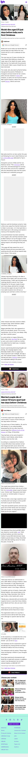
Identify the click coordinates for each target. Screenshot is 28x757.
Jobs (15, 736)
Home (2, 22)
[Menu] (26, 2)
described (14, 339)
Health (7, 22)
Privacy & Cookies (6, 733)
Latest (16, 738)
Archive (16, 741)
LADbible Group (5, 736)
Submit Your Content (14, 723)
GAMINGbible (5, 747)
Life (8, 364)
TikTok (18, 76)
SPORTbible (4, 744)
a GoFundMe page (8, 158)
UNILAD (3, 741)
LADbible (3, 738)
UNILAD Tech (4, 749)
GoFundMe (9, 490)
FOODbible (17, 727)
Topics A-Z (17, 744)
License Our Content (20, 730)
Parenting (11, 364)
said (19, 532)
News (6, 389)
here (16, 640)
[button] (26, 45)
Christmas (17, 165)
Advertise (3, 727)
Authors (16, 747)
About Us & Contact (19, 733)
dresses (7, 81)
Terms (3, 730)
